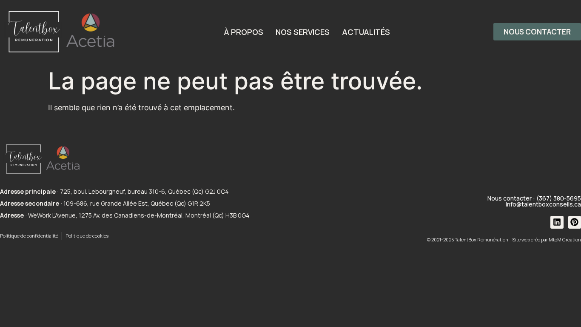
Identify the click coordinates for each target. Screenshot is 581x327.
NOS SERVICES (303, 32)
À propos (243, 32)
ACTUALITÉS (366, 32)
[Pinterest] (574, 222)
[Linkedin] (556, 222)
